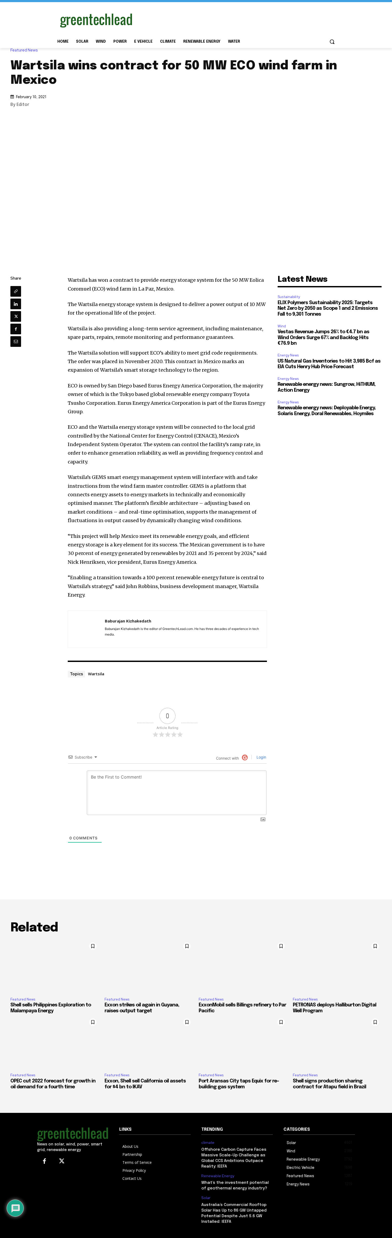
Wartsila (96, 673)
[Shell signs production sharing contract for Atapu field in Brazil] (337, 1042)
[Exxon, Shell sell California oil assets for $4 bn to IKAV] (149, 1042)
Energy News (288, 355)
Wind (282, 326)
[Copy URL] (15, 291)
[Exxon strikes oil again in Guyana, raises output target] (149, 966)
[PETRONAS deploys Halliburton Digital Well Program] (337, 966)
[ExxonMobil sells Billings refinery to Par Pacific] (243, 966)
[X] (15, 316)
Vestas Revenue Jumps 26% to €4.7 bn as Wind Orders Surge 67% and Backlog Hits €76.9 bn (323, 338)
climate (207, 1142)
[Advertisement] (236, 19)
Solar (205, 1198)
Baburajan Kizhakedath (128, 621)
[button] (332, 41)
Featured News (24, 50)
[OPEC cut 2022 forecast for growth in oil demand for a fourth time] (54, 1042)
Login (260, 757)
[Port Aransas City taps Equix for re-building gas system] (243, 1042)
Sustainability (289, 297)
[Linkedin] (15, 304)
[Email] (15, 341)
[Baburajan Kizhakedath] (86, 629)
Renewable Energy (217, 1176)
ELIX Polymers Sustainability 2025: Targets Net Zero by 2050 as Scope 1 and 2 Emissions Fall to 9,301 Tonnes (328, 308)
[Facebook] (15, 329)
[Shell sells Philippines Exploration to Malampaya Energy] (54, 966)
